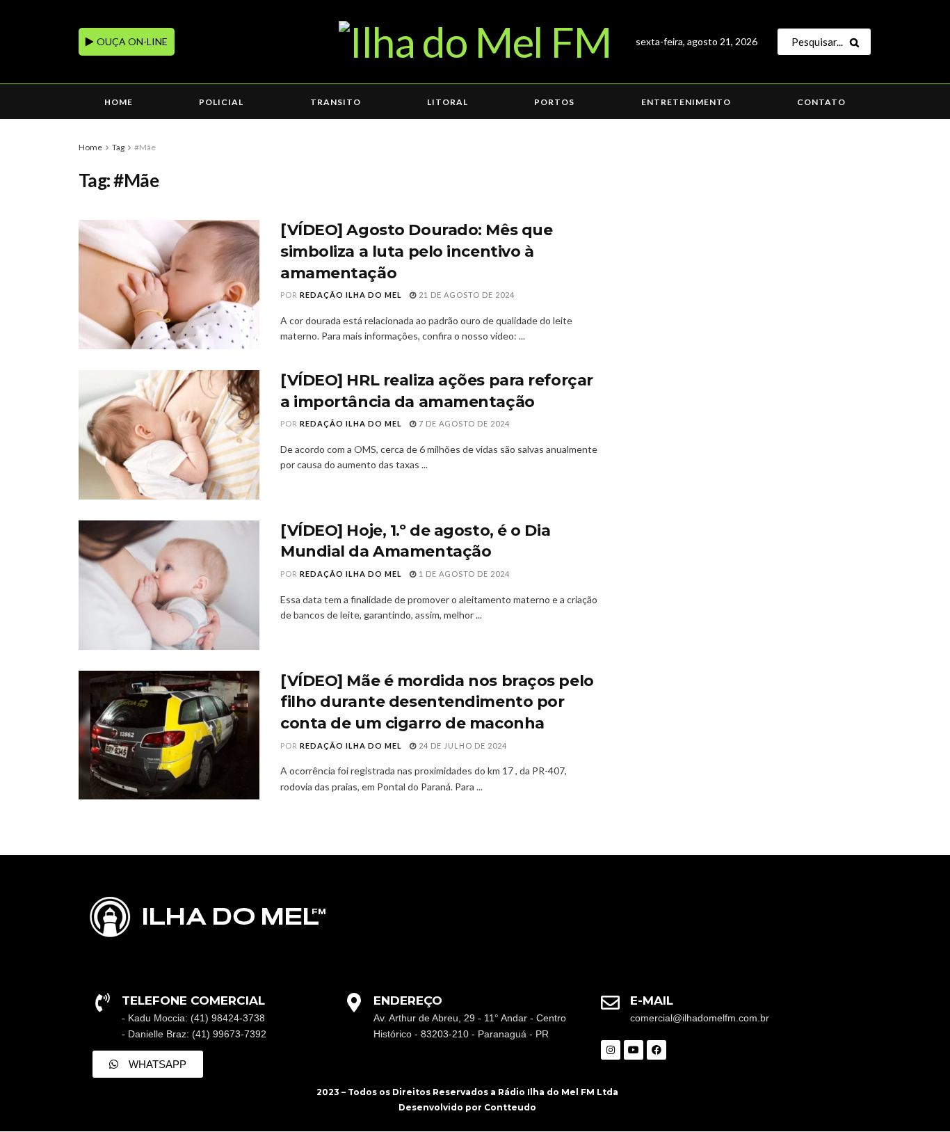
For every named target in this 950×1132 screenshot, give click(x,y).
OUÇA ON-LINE (131, 41)
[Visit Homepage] (475, 42)
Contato (821, 102)
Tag (118, 147)
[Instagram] (610, 1050)
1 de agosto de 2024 (463, 573)
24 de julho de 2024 (462, 745)
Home (118, 102)
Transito (335, 102)
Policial (221, 102)
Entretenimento (686, 102)
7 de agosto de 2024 (463, 423)
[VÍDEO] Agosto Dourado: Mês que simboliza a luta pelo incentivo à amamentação (416, 251)
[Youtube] (633, 1050)
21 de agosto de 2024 (466, 294)
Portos (554, 102)
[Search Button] (857, 42)
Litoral (447, 102)
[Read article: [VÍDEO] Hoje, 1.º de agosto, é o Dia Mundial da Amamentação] (169, 585)
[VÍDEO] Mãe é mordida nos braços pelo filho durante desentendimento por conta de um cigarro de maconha (437, 702)
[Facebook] (656, 1050)
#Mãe (145, 147)
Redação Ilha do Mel (351, 294)
